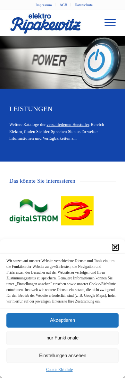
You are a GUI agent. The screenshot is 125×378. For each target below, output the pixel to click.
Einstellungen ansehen (62, 355)
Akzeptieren (62, 320)
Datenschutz (84, 5)
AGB (63, 5)
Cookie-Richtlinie (59, 369)
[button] (115, 247)
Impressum (44, 5)
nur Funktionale (62, 337)
